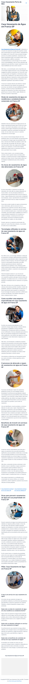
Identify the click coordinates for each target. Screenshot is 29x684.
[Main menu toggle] (26, 3)
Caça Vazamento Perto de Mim (11, 3)
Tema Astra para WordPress (15, 681)
